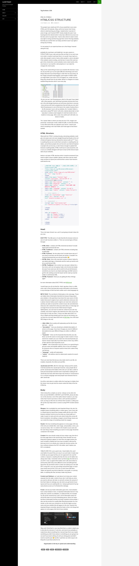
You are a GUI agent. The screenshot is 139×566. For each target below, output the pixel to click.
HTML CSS (43, 17)
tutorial (65, 549)
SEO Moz (67, 317)
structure (58, 549)
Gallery (89, 1)
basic (43, 549)
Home (77, 1)
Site (94, 1)
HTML (52, 549)
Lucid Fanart (6, 2)
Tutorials (48, 17)
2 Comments (56, 23)
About (82, 1)
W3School (69, 282)
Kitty (68, 458)
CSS (48, 549)
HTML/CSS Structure (56, 19)
